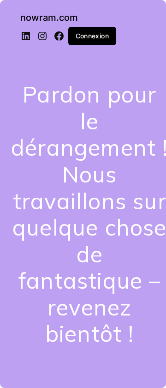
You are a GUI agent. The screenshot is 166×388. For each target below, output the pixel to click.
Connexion (92, 36)
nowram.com (49, 17)
